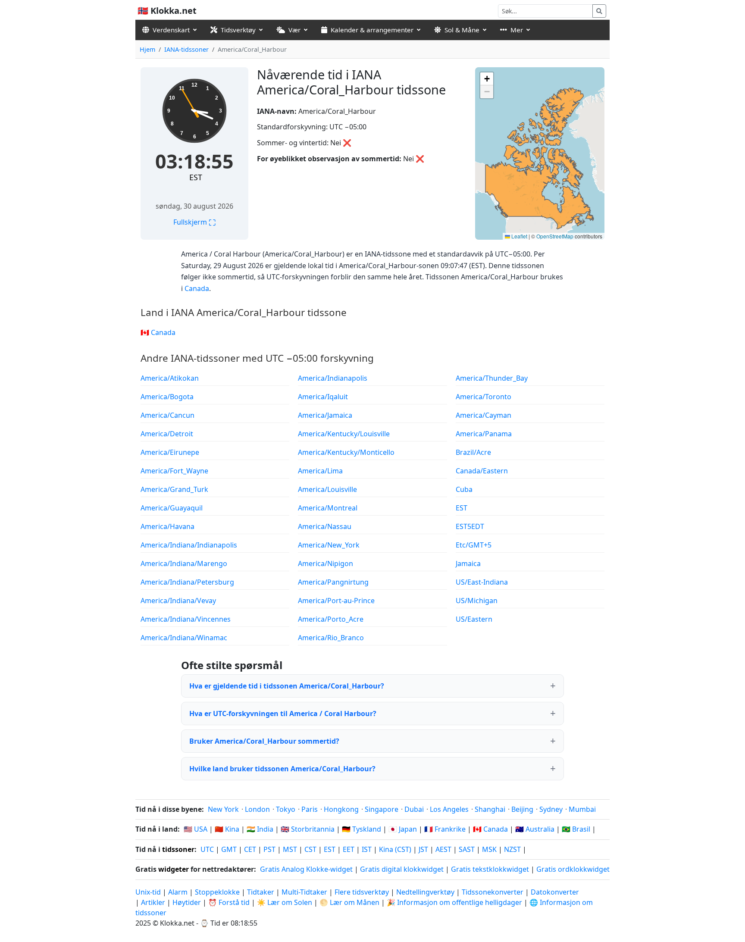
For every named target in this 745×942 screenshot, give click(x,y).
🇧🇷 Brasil (576, 829)
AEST (443, 849)
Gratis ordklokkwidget (573, 869)
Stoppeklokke (217, 892)
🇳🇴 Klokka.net (167, 10)
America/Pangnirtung (333, 582)
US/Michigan (477, 600)
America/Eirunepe (170, 452)
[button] (486, 78)
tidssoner (178, 849)
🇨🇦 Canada (158, 332)
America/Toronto (483, 396)
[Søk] (599, 11)
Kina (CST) (395, 849)
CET (250, 849)
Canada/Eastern (482, 471)
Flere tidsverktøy (363, 892)
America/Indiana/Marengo (184, 563)
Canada (197, 288)
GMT (229, 849)
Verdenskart (171, 29)
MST (290, 849)
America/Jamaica (325, 415)
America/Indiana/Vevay (178, 600)
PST (269, 849)
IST (367, 849)
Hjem (147, 49)
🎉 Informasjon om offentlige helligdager (454, 902)
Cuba (464, 489)
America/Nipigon (325, 563)
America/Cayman (483, 415)
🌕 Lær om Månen (349, 902)
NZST (512, 849)
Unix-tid (148, 892)
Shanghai (490, 809)
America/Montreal (327, 508)
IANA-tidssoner (186, 49)
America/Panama (484, 433)
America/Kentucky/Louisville (344, 433)
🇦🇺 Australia (534, 829)
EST (195, 177)
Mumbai (582, 809)
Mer (516, 29)
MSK (489, 849)
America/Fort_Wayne (174, 471)
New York (223, 809)
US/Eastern (474, 619)
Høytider (186, 902)
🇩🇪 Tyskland (361, 829)
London (257, 809)
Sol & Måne (461, 29)
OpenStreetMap (554, 236)
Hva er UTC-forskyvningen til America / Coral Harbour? (282, 713)
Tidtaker (260, 892)
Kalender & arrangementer (372, 29)
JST (423, 849)
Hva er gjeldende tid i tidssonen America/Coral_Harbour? (286, 686)
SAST (467, 849)
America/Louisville (327, 489)
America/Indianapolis (332, 378)
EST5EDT (470, 526)
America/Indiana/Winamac (184, 637)
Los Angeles (449, 809)
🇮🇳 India (260, 829)
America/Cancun (167, 415)
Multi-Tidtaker (304, 892)
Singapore (381, 809)
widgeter (173, 869)
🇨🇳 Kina (227, 829)
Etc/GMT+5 (473, 545)
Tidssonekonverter (493, 892)
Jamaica (468, 563)
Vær (294, 29)
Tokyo (285, 809)
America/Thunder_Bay (492, 378)
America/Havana (167, 526)
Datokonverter (555, 892)
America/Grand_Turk (174, 489)
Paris (309, 809)
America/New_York (329, 545)
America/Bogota (167, 396)
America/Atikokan (170, 378)
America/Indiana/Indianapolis (189, 545)
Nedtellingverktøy (426, 892)
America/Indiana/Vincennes (186, 619)
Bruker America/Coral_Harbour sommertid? (264, 741)
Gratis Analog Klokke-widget (306, 869)
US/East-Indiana (482, 582)
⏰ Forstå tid (229, 902)
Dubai (414, 809)
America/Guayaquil (172, 508)
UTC (207, 849)
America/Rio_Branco (331, 637)
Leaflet (518, 236)
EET (348, 849)
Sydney (551, 809)
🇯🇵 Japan (402, 829)
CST (310, 849)
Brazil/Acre (473, 452)
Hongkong (341, 809)
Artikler (153, 902)
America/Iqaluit (323, 396)
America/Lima (320, 471)
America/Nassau (324, 526)
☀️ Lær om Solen (284, 902)
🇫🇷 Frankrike (445, 829)
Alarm (178, 892)
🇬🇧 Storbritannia (308, 829)
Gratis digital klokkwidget (402, 869)
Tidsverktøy (238, 29)
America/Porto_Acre (330, 619)
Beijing (522, 809)
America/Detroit (167, 433)
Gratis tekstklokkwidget (490, 869)
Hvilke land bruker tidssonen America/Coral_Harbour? (282, 768)
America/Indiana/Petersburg (187, 582)
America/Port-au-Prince (336, 600)
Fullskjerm (194, 222)
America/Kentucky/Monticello (346, 452)
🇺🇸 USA (195, 829)
